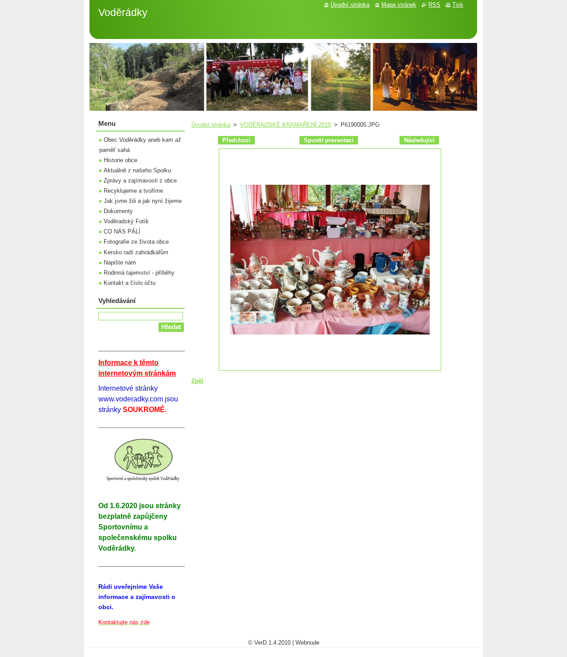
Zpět (197, 380)
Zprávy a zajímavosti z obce (140, 180)
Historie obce (120, 160)
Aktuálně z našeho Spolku (137, 170)
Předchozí (236, 140)
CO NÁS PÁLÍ (122, 231)
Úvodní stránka (210, 124)
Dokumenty (118, 211)
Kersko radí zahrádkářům (136, 252)
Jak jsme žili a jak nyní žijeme (143, 201)
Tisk (457, 4)
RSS (434, 4)
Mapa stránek (398, 4)
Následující (419, 140)
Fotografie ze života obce (136, 241)
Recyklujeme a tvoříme (133, 190)
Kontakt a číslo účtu (129, 283)
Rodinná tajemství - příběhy (139, 272)
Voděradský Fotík (126, 221)
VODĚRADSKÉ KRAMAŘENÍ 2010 (285, 124)
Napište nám (120, 262)
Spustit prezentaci (328, 140)
